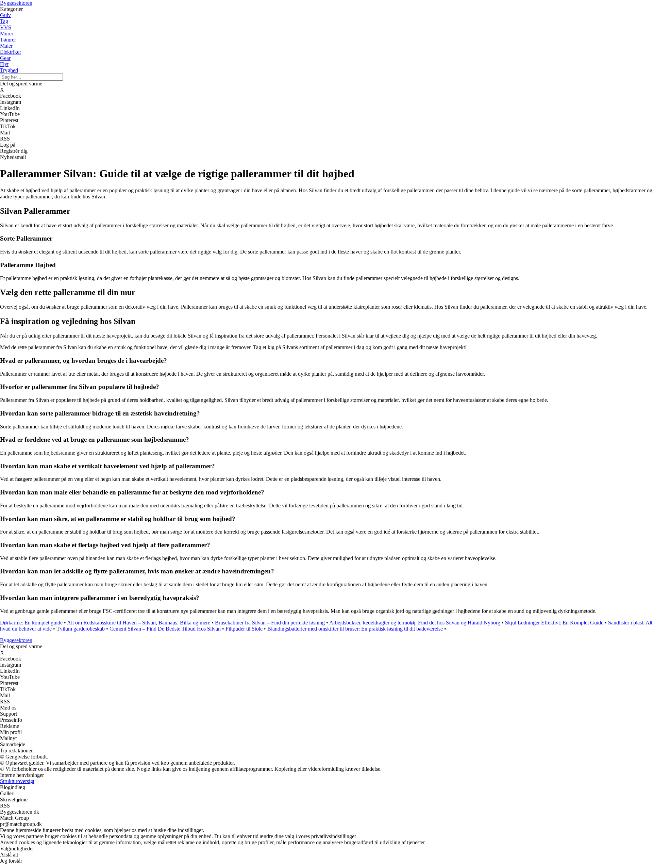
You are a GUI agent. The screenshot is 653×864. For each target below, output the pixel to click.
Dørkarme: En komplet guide (31, 622)
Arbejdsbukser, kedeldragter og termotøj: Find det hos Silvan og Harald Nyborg (414, 622)
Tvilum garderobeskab (80, 629)
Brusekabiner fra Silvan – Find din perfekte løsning (270, 622)
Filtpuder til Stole (244, 629)
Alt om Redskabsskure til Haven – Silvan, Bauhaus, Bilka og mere (138, 622)
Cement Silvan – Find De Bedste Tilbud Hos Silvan (165, 629)
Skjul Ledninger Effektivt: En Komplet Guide (554, 622)
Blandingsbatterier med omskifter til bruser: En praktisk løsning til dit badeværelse (355, 629)
